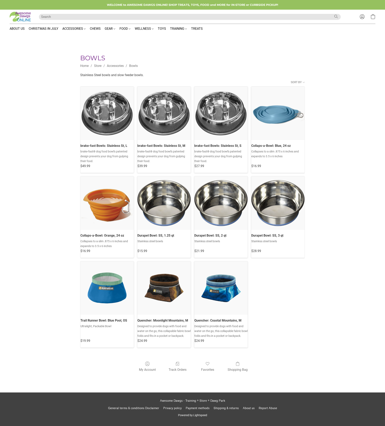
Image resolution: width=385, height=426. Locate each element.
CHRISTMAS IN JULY (43, 29)
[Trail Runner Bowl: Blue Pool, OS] (107, 288)
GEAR (109, 29)
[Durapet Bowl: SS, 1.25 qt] (164, 203)
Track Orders (177, 370)
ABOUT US (17, 29)
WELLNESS (143, 29)
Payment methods (198, 408)
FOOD (124, 29)
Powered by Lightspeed (192, 415)
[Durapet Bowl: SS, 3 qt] (278, 203)
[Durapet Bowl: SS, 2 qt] (221, 203)
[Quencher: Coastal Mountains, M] (221, 288)
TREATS (197, 29)
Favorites (207, 370)
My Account (147, 370)
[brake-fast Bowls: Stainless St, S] (221, 113)
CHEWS (95, 29)
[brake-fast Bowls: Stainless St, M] (164, 113)
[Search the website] (336, 16)
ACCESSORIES (73, 29)
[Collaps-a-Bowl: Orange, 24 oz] (107, 203)
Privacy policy (172, 408)
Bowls (133, 66)
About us (249, 408)
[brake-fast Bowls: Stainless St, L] (107, 113)
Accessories (115, 66)
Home (84, 66)
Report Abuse (268, 408)
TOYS (162, 29)
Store (97, 66)
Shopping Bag (238, 370)
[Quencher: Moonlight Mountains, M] (164, 288)
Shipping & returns (226, 408)
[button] (20, 17)
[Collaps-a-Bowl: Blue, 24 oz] (278, 113)
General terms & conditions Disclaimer (133, 408)
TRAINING (177, 29)
